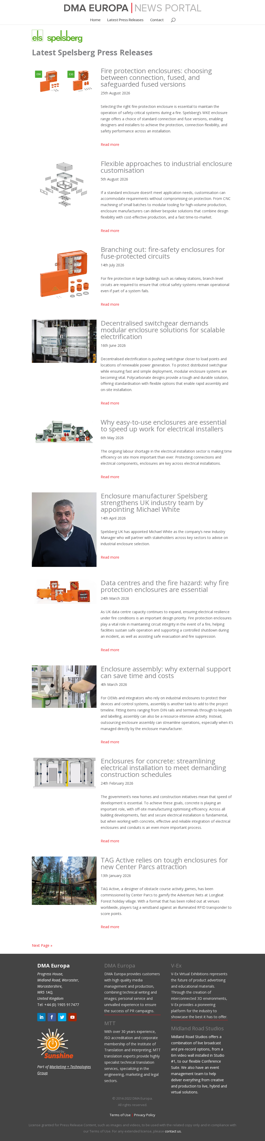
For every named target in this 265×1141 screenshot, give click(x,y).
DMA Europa (119, 965)
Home (95, 20)
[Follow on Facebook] (52, 1017)
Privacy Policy (144, 1115)
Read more (110, 144)
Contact (157, 20)
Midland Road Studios (197, 1028)
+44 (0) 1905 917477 (61, 1004)
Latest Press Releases (125, 20)
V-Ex (176, 965)
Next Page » (42, 945)
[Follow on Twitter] (62, 1017)
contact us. (173, 1131)
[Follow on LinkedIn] (41, 1017)
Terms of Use (120, 1115)
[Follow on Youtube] (72, 1017)
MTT (110, 1023)
